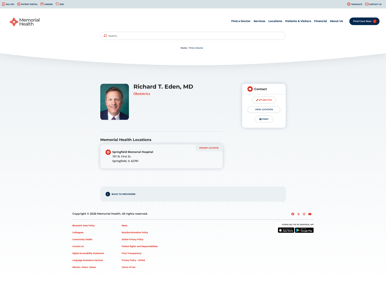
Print (265, 119)
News (124, 225)
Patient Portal (29, 4)
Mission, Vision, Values (84, 267)
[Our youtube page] (309, 214)
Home (184, 48)
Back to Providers (123, 194)
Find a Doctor (241, 21)
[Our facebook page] (292, 214)
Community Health (82, 239)
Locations (275, 21)
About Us (336, 21)
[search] (105, 36)
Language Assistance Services (87, 260)
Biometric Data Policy (83, 225)
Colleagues (78, 232)
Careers (48, 4)
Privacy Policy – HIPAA (133, 260)
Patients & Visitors (298, 21)
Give (62, 4)
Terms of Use (128, 267)
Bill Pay (10, 4)
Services (259, 21)
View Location (264, 109)
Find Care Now (362, 21)
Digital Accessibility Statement (88, 253)
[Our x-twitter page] (298, 214)
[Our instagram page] (304, 214)
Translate (356, 4)
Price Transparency (131, 253)
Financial (320, 21)
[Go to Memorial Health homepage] (25, 22)
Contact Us (375, 4)
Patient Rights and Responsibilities (140, 246)
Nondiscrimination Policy (135, 232)
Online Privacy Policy (132, 239)
